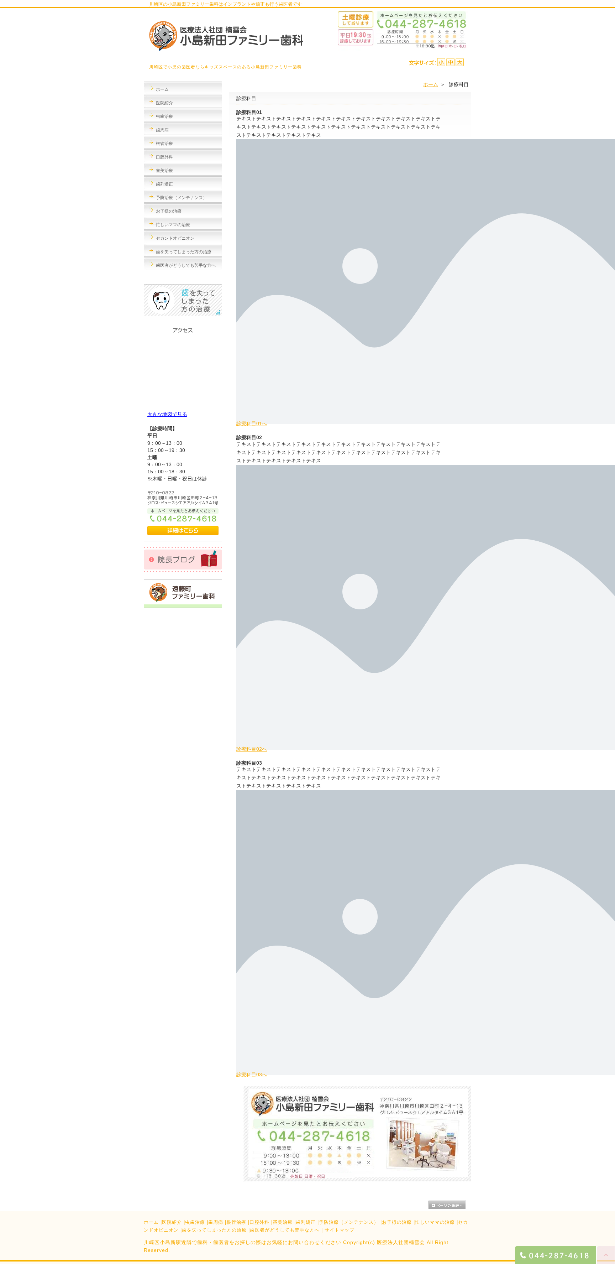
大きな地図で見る (167, 414)
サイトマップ (339, 1230)
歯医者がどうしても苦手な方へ (285, 1230)
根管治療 (236, 1222)
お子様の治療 (397, 1222)
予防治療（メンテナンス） (349, 1222)
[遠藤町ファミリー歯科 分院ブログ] (183, 606)
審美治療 (283, 1222)
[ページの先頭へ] (450, 1206)
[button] (251, 423)
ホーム (430, 84)
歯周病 (215, 1222)
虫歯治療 (195, 1222)
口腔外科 (259, 1222)
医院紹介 (172, 1222)
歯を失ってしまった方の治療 (214, 1230)
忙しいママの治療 (435, 1222)
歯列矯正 (306, 1222)
